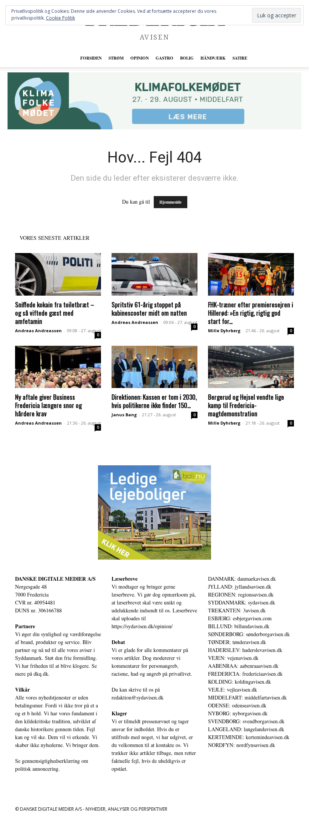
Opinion (139, 58)
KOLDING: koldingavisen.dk (239, 681)
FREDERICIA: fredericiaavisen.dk (245, 673)
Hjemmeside (170, 202)
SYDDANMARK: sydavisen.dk (241, 602)
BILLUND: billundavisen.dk (238, 626)
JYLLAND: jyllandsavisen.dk (239, 586)
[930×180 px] (154, 100)
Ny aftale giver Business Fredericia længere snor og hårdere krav (48, 405)
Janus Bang (124, 414)
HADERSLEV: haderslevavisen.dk (245, 649)
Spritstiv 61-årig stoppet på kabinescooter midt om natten (149, 309)
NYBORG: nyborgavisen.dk (238, 713)
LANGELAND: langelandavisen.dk (246, 729)
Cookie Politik (60, 18)
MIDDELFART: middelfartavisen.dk (247, 697)
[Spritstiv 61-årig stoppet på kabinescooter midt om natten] (154, 274)
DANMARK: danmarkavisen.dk (242, 578)
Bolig (187, 58)
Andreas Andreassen (38, 330)
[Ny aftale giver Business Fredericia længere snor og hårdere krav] (58, 367)
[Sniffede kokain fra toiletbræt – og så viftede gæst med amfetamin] (58, 274)
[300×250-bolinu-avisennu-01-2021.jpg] (154, 512)
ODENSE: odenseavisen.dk (237, 705)
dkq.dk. (42, 673)
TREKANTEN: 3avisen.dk (237, 610)
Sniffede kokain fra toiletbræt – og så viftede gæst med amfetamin (54, 313)
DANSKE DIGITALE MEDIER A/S (55, 579)
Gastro (164, 58)
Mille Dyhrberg (224, 330)
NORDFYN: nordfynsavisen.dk (241, 745)
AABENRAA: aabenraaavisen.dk (243, 665)
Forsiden (91, 58)
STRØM (116, 58)
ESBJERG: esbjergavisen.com (240, 618)
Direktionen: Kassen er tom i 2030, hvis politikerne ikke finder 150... (154, 401)
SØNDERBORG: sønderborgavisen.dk (249, 634)
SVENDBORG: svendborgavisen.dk (246, 721)
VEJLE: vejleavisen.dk (232, 689)
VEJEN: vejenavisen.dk (233, 657)
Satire (240, 58)
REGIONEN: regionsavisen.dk (241, 594)
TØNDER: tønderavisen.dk (237, 642)
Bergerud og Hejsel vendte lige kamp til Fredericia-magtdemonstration (246, 405)
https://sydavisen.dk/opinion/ (142, 626)
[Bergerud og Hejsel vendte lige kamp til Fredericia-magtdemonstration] (251, 367)
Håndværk (213, 58)
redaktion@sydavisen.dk (138, 697)
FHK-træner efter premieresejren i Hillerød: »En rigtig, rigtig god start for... (250, 313)
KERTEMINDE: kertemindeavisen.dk (248, 737)
